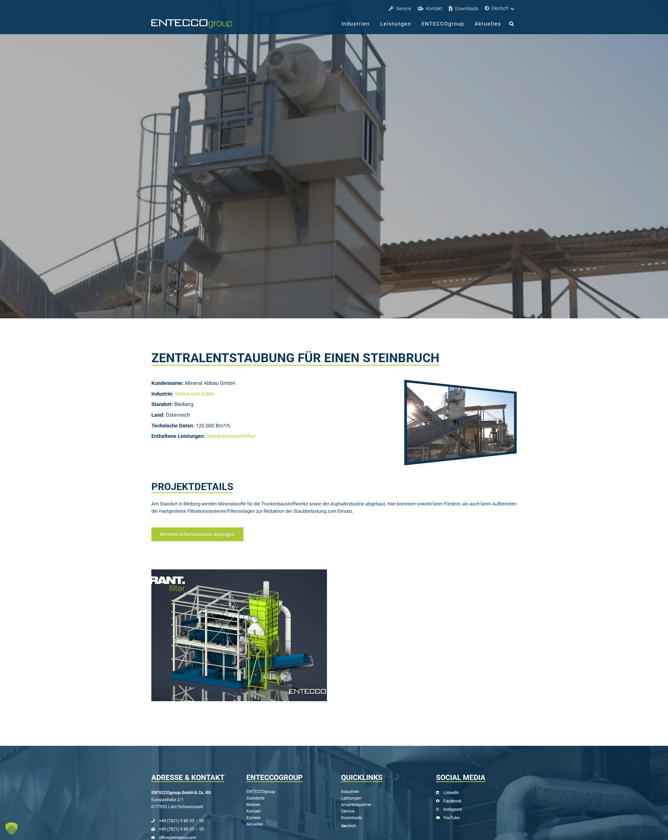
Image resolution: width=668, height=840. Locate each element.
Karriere (253, 817)
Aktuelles (254, 824)
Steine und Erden (194, 394)
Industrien (350, 791)
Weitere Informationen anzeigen (197, 534)
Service (347, 811)
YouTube (451, 817)
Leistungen (351, 798)
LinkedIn (451, 792)
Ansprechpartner (356, 804)
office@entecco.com (177, 837)
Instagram (452, 809)
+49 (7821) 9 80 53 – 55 (181, 829)
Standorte (255, 798)
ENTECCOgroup (260, 791)
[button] (500, 8)
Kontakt (253, 811)
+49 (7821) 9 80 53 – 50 (181, 820)
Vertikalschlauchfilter (231, 436)
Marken (253, 804)
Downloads (351, 817)
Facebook (452, 801)
